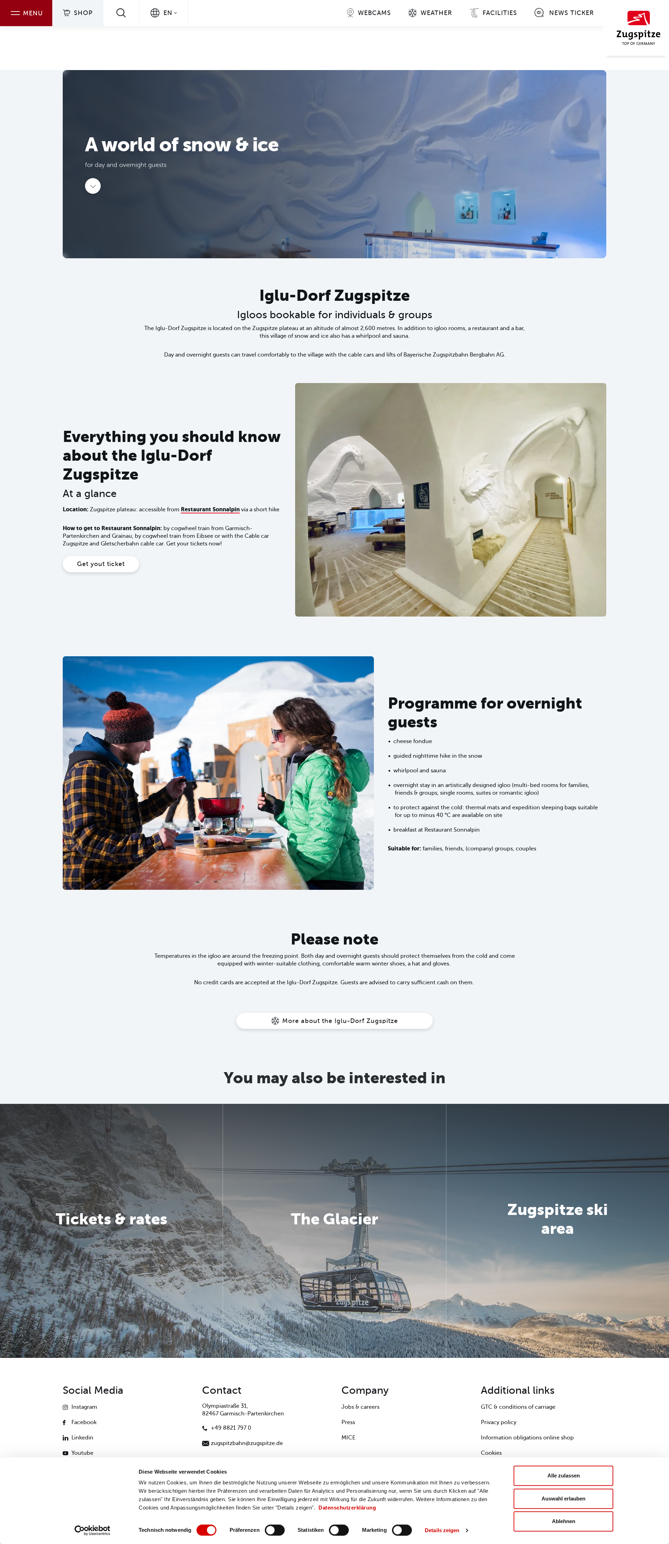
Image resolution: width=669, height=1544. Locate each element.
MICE (348, 1438)
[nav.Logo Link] (636, 28)
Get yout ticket (101, 563)
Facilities (500, 12)
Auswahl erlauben (563, 1498)
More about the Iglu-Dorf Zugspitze (340, 1020)
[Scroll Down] (93, 186)
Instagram (84, 1407)
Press (348, 1422)
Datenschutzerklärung (347, 1508)
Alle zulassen (563, 1475)
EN (167, 12)
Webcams (374, 12)
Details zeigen (442, 1530)
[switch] (275, 1530)
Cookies (491, 1453)
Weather (436, 12)
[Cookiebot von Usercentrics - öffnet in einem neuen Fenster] (92, 1530)
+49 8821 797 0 (231, 1428)
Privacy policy (498, 1422)
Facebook (84, 1422)
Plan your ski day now (557, 1259)
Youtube (82, 1453)
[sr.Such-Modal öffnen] (121, 12)
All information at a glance (334, 1250)
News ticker (571, 12)
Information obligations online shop (527, 1438)
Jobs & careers (360, 1407)
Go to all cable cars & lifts (111, 1250)
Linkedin (82, 1438)
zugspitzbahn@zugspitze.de (247, 1443)
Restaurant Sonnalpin (210, 509)
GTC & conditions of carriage (518, 1407)
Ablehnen (563, 1521)
